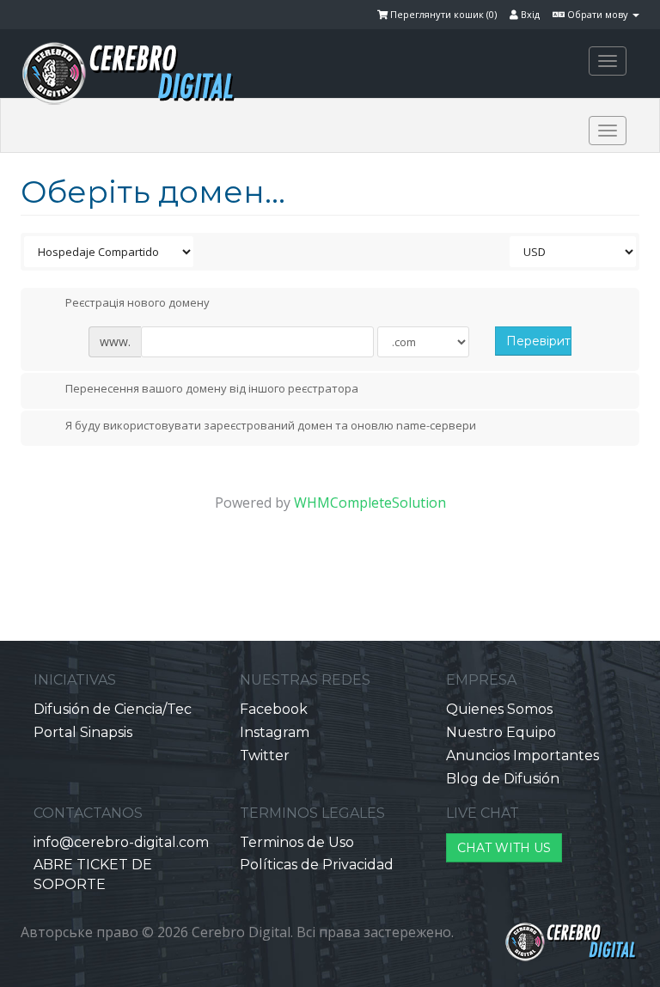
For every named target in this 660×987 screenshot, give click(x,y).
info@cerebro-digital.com (121, 842)
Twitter (265, 755)
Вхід (529, 14)
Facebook (274, 709)
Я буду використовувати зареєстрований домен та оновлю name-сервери (270, 426)
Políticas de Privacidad (317, 864)
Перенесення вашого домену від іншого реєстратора (211, 388)
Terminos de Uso (297, 842)
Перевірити (538, 341)
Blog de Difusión (502, 779)
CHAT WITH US (504, 848)
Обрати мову (598, 14)
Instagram (274, 732)
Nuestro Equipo (501, 732)
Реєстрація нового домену (137, 303)
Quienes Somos (499, 709)
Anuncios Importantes (522, 755)
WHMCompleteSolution (370, 502)
